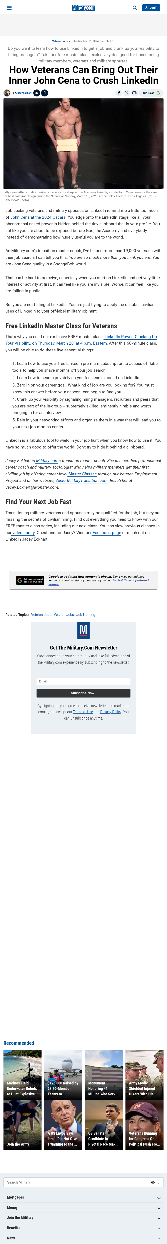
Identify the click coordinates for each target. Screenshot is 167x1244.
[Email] (134, 92)
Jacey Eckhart (24, 93)
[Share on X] (126, 92)
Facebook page (106, 532)
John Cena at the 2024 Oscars (37, 217)
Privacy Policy (110, 712)
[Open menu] (9, 7)
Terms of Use (83, 712)
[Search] (135, 7)
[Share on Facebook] (118, 92)
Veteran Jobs (60, 41)
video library (23, 532)
